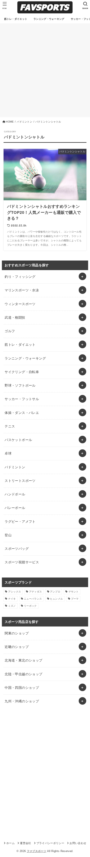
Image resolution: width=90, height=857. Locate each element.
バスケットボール (18, 440)
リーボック (30, 605)
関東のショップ (17, 633)
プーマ (75, 598)
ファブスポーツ (36, 851)
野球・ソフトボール (20, 385)
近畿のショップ (17, 647)
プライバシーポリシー (50, 843)
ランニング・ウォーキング (25, 358)
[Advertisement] (45, 70)
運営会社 (25, 843)
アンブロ (55, 591)
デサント (73, 591)
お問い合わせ (77, 843)
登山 (8, 535)
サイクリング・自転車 (22, 372)
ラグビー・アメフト (20, 521)
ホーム (10, 843)
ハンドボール (15, 494)
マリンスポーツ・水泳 (22, 290)
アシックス (14, 591)
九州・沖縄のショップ (22, 701)
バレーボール (15, 508)
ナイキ (12, 598)
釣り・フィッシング (20, 276)
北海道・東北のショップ (23, 660)
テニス (10, 426)
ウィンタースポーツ (20, 304)
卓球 (8, 453)
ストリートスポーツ (20, 480)
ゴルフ (10, 331)
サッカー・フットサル (22, 399)
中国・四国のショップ (22, 687)
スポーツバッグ (17, 548)
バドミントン (15, 467)
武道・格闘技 (15, 317)
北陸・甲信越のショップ (23, 674)
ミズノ (12, 605)
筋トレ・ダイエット (20, 344)
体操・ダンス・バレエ (22, 413)
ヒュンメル (56, 598)
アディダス (35, 591)
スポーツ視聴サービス (22, 562)
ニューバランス (33, 598)
